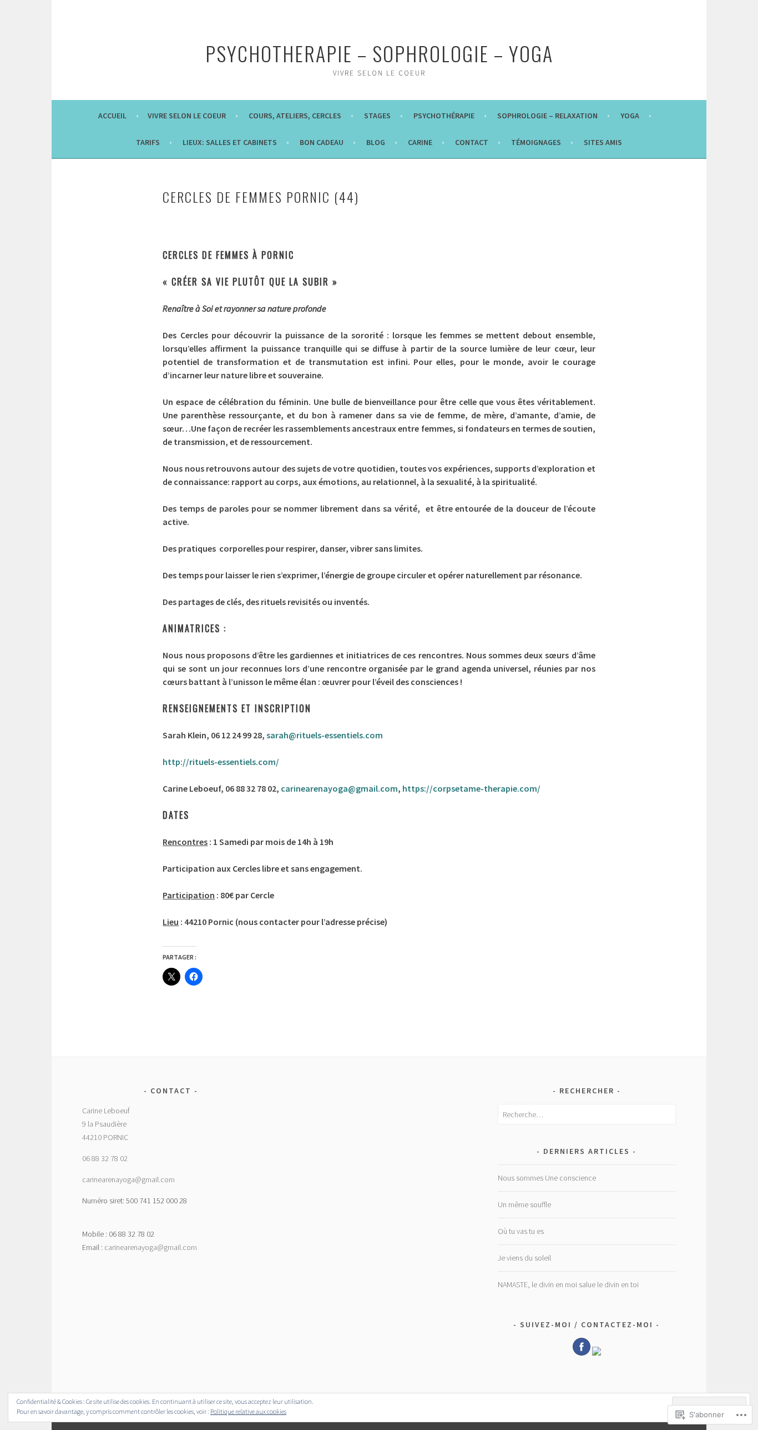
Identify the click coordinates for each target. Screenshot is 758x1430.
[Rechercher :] (587, 1114)
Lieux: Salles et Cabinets (230, 142)
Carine (420, 142)
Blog (375, 142)
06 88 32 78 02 (105, 1158)
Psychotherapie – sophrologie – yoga (379, 53)
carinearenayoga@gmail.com (128, 1179)
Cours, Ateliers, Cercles (295, 116)
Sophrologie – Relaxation (547, 116)
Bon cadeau (321, 142)
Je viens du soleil (524, 1258)
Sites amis (603, 142)
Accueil (113, 116)
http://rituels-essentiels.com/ (221, 761)
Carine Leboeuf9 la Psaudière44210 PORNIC (106, 1124)
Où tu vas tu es (521, 1231)
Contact (471, 142)
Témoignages (536, 142)
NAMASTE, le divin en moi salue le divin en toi (568, 1284)
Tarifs (148, 142)
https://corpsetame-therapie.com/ (471, 788)
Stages (377, 116)
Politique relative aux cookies (248, 1411)
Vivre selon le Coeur (187, 116)
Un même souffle (524, 1204)
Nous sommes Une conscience (547, 1178)
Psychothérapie (443, 116)
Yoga (629, 116)
